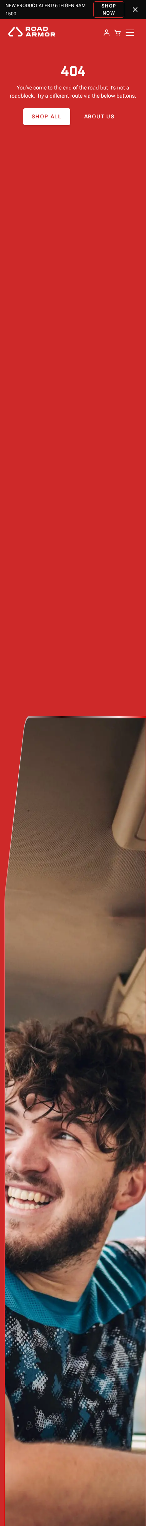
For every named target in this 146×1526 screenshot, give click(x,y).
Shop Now (109, 9)
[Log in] (107, 33)
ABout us (99, 116)
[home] (33, 32)
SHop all (47, 116)
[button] (117, 33)
